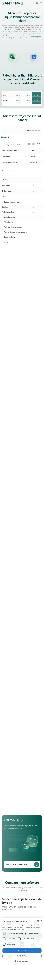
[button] (22, 961)
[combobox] (38, 921)
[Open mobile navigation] (40, 3)
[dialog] (22, 941)
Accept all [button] (22, 950)
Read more (20, 929)
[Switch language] (36, 3)
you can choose (35, 36)
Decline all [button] (22, 956)
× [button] (41, 920)
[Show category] (1, 201)
